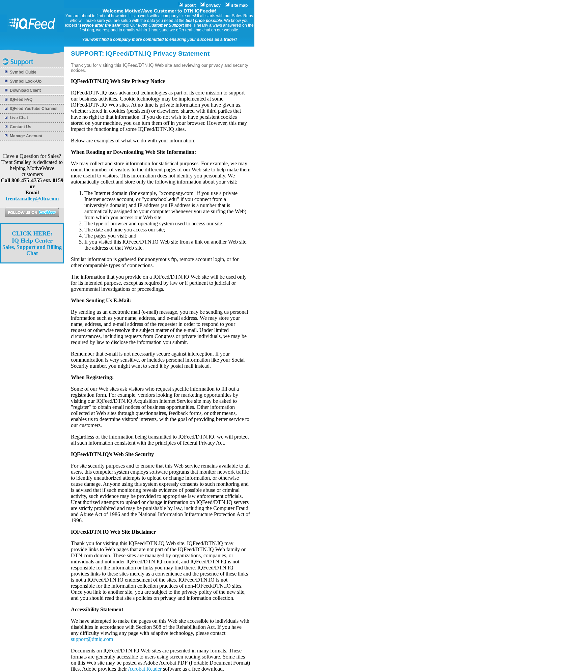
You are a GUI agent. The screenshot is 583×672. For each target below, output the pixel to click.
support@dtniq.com (92, 639)
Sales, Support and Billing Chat (32, 243)
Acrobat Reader (145, 669)
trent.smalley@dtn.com (32, 198)
